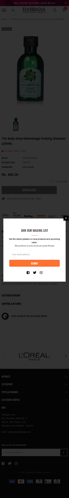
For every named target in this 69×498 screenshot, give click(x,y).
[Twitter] (34, 272)
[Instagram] (41, 272)
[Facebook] (28, 272)
